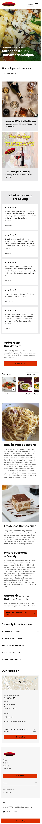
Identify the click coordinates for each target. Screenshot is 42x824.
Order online (20, 737)
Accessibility (7, 792)
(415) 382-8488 (9, 717)
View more (8, 221)
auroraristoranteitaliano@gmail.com (15, 721)
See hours (34, 730)
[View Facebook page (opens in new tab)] (4, 802)
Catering (6, 763)
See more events (10, 74)
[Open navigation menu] (36, 4)
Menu (30, 4)
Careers (6, 766)
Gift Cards (7, 769)
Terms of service (8, 789)
